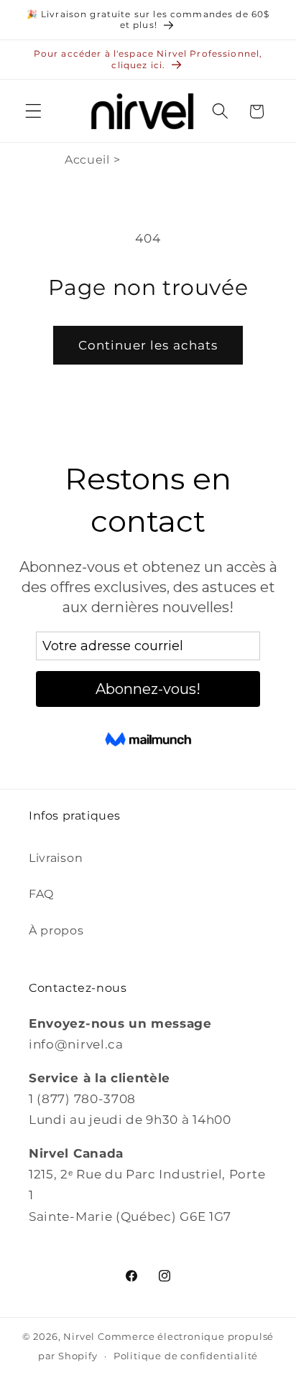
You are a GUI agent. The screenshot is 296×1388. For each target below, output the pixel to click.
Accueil (87, 160)
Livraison (56, 857)
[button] (33, 111)
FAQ (41, 893)
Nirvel (79, 1336)
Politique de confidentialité (186, 1356)
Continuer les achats (148, 344)
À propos (56, 930)
